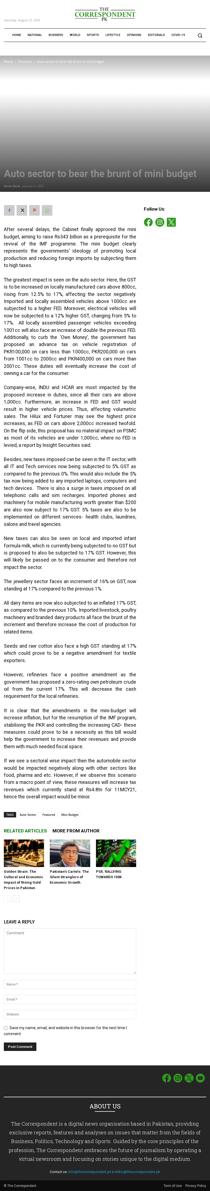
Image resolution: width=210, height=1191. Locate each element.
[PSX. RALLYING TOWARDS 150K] (116, 853)
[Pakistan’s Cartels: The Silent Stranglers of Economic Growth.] (70, 853)
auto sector (28, 815)
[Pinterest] (34, 210)
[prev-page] (7, 898)
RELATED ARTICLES (25, 831)
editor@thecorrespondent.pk (137, 1172)
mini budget (69, 815)
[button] (199, 35)
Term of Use (173, 1186)
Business (25, 61)
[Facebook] (9, 210)
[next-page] (16, 898)
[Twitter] (21, 210)
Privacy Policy (195, 1186)
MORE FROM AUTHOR (76, 831)
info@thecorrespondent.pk (89, 1172)
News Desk (12, 186)
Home (8, 61)
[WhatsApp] (47, 210)
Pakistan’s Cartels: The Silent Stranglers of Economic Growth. (69, 876)
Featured (48, 815)
